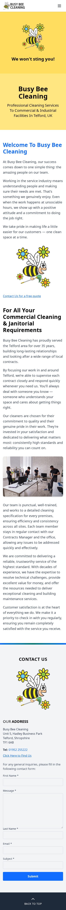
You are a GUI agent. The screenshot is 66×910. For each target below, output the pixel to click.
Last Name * (10, 828)
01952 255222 (18, 750)
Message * (9, 790)
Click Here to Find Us (17, 756)
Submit (33, 876)
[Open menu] (59, 6)
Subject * (8, 858)
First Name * (11, 775)
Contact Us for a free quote (22, 296)
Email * (7, 843)
